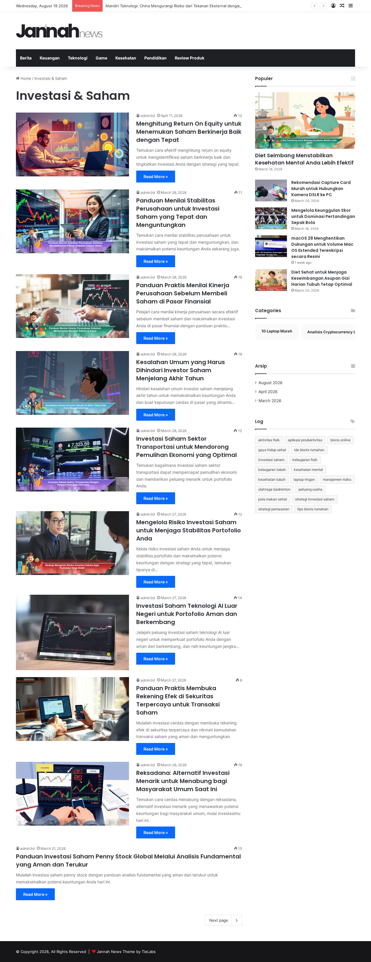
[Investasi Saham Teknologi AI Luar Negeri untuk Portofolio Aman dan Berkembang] (72, 632)
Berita (26, 57)
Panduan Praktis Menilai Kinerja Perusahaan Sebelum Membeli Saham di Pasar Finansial (182, 293)
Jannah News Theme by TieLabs (126, 951)
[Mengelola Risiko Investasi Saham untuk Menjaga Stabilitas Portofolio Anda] (72, 543)
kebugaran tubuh (272, 469)
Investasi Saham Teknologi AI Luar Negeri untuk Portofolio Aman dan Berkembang (186, 614)
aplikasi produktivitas (305, 440)
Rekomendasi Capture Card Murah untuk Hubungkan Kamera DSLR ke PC (321, 189)
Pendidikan (155, 57)
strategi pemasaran (273, 509)
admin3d (148, 115)
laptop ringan (304, 479)
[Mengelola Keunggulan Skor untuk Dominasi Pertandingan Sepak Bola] (271, 218)
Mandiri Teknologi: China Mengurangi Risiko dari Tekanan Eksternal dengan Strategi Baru (186, 5)
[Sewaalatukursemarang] (59, 30)
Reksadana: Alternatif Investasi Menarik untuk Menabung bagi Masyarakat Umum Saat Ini (183, 781)
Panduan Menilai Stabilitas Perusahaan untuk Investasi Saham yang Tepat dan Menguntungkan (177, 212)
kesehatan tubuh (271, 479)
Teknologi (78, 57)
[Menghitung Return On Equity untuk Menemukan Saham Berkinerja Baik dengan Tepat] (72, 144)
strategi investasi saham (314, 499)
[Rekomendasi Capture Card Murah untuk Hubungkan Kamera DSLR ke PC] (271, 190)
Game (101, 57)
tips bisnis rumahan (312, 509)
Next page (218, 920)
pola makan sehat (272, 499)
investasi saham (271, 460)
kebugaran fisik (304, 460)
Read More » (155, 176)
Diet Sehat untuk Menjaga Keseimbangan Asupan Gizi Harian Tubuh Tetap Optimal (321, 278)
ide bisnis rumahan (309, 450)
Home (25, 78)
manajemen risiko (337, 479)
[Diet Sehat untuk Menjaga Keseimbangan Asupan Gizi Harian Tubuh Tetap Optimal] (271, 280)
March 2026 (270, 400)
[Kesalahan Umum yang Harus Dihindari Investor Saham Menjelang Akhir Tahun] (72, 383)
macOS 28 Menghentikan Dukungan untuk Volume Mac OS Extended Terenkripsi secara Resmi (322, 247)
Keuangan (50, 57)
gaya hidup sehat (272, 450)
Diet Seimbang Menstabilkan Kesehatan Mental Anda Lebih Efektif (304, 159)
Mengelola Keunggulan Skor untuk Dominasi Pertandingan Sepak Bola (323, 216)
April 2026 (268, 391)
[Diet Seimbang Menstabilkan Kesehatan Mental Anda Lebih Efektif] (305, 120)
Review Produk (189, 57)
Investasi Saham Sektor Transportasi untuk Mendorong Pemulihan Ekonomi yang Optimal (186, 447)
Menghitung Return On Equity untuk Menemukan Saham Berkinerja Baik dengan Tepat (188, 132)
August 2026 (271, 382)
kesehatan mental (308, 469)
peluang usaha (310, 489)
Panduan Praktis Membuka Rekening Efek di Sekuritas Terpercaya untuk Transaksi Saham (178, 700)
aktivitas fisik (269, 440)
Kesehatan (125, 57)
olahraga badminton (274, 489)
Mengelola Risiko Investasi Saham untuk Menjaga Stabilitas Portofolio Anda (188, 530)
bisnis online (340, 440)
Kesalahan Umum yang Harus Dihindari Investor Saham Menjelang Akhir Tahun (180, 370)
